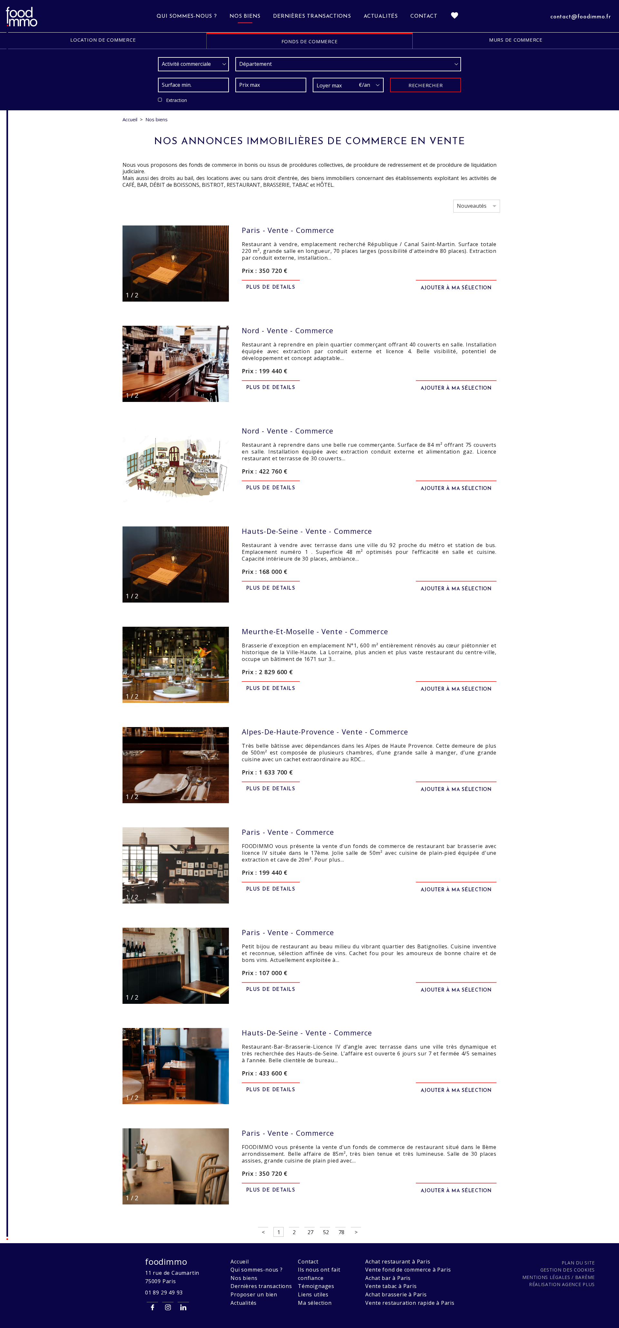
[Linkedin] (183, 1307)
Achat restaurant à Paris (397, 1261)
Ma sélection (315, 1302)
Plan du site (578, 1263)
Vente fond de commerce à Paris (408, 1269)
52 (326, 1232)
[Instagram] (167, 1307)
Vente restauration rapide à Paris (409, 1302)
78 (341, 1232)
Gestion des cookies (567, 1270)
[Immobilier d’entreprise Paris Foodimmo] (22, 25)
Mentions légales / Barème (558, 1277)
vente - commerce (288, 230)
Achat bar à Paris (388, 1278)
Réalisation (562, 1284)
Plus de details (271, 287)
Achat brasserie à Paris (396, 1294)
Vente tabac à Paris (391, 1286)
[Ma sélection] (454, 16)
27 (310, 1232)
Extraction (176, 100)
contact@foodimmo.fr (580, 17)
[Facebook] (152, 1307)
